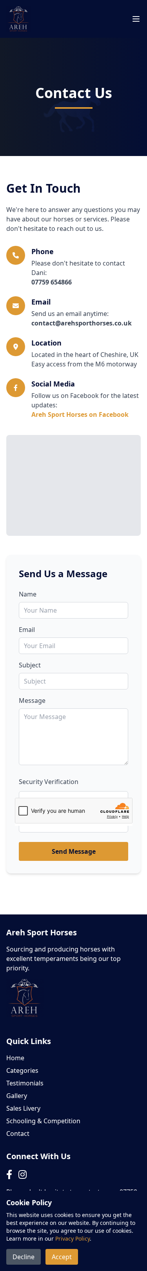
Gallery (16, 1095)
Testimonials (25, 1083)
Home (15, 1058)
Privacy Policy (72, 1238)
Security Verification (48, 781)
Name (27, 594)
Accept (62, 1256)
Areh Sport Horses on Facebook (80, 414)
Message (32, 700)
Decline (23, 1256)
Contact (17, 1133)
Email (27, 629)
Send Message (74, 851)
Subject (30, 665)
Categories (22, 1070)
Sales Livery (23, 1108)
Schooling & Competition (43, 1121)
